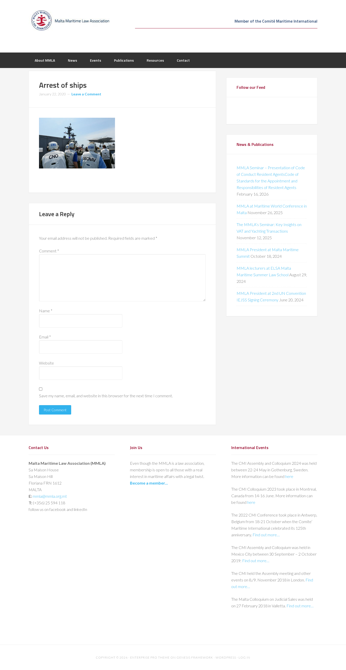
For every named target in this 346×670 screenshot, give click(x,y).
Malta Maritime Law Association (69, 20)
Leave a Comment (86, 94)
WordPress (226, 657)
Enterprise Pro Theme (150, 657)
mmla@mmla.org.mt (50, 496)
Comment (49, 250)
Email (45, 336)
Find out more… (266, 534)
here (289, 476)
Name (45, 310)
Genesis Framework (195, 657)
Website (46, 362)
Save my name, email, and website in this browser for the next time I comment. (106, 395)
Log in (244, 657)
